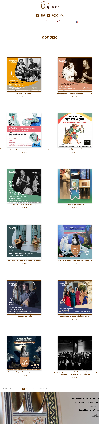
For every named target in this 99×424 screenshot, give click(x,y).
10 (30, 388)
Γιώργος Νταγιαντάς (24, 316)
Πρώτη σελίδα (6, 388)
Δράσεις (55, 21)
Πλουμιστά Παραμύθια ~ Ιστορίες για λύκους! (24, 372)
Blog (60, 21)
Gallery (64, 21)
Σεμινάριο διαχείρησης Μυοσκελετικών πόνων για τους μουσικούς (24, 149)
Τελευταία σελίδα (41, 388)
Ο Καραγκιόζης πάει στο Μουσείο (74, 149)
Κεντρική (22, 21)
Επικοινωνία (70, 21)
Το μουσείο (29, 21)
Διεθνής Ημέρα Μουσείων (75, 205)
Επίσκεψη (36, 21)
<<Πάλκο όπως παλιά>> (24, 93)
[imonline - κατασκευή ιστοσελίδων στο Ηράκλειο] (95, 415)
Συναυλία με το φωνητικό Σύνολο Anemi (74, 316)
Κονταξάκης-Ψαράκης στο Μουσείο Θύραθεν (24, 260)
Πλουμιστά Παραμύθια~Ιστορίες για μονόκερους (75, 260)
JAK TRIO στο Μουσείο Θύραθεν (24, 205)
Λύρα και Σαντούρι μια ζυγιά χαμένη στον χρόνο (74, 93)
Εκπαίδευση (46, 21)
